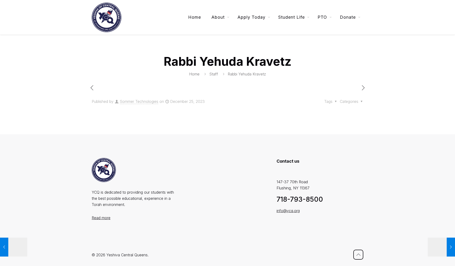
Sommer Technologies (139, 101)
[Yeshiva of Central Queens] (106, 17)
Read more (101, 217)
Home (194, 74)
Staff (213, 74)
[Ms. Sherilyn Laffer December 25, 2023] (441, 247)
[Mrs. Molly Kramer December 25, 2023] (13, 247)
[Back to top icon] (358, 255)
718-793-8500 (300, 199)
